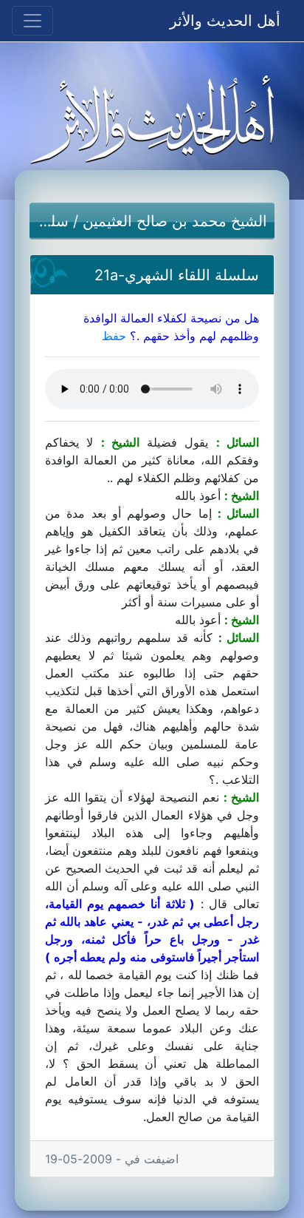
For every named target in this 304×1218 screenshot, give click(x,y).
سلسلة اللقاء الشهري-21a (176, 275)
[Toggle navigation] (32, 20)
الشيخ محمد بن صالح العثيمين (175, 221)
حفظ (114, 335)
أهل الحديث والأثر (225, 21)
